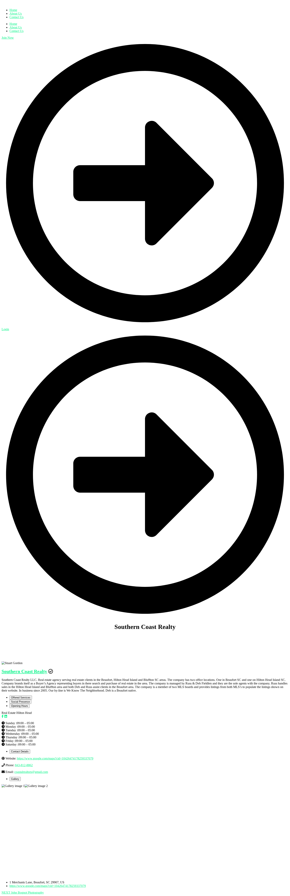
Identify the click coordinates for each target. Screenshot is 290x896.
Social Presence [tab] (20, 701)
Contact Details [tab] (20, 751)
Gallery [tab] (15, 778)
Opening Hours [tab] (19, 705)
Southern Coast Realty (24, 671)
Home (13, 23)
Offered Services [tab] (20, 697)
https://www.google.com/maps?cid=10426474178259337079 (55, 758)
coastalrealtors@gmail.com (31, 772)
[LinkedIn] (5, 716)
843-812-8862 (24, 765)
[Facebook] (3, 716)
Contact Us (16, 31)
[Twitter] (9, 716)
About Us (15, 27)
